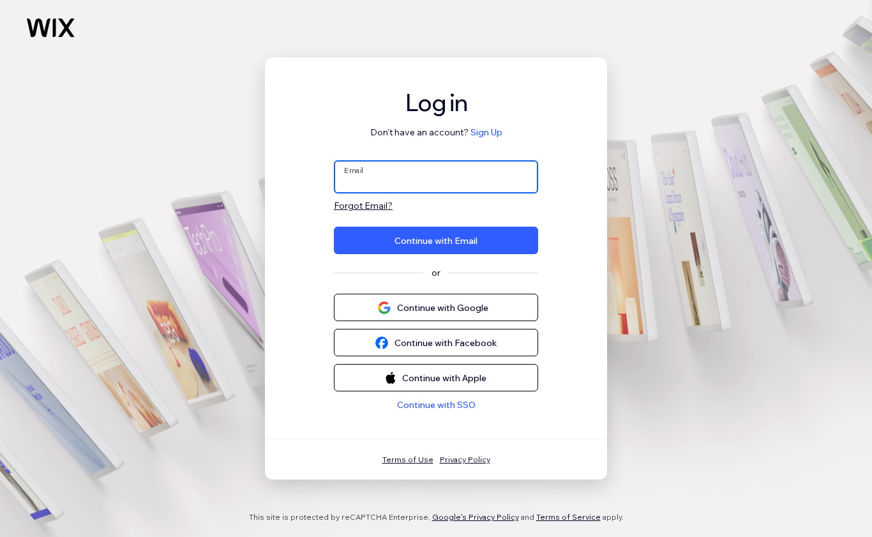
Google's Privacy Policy (475, 517)
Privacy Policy (465, 459)
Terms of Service (568, 517)
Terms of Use (407, 459)
